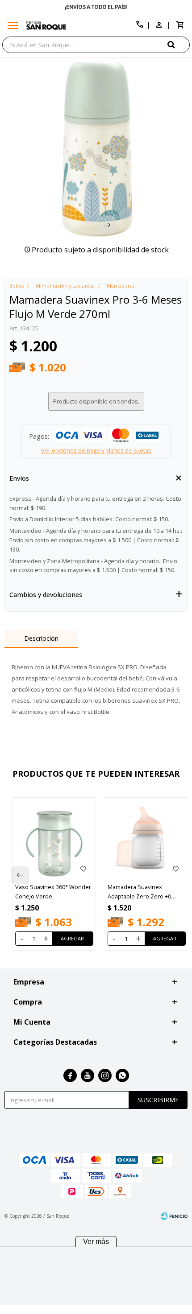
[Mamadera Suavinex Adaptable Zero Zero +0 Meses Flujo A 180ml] (146, 839)
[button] (178, 44)
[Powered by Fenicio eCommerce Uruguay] (174, 1216)
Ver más (96, 1241)
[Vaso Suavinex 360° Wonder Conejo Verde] (54, 839)
